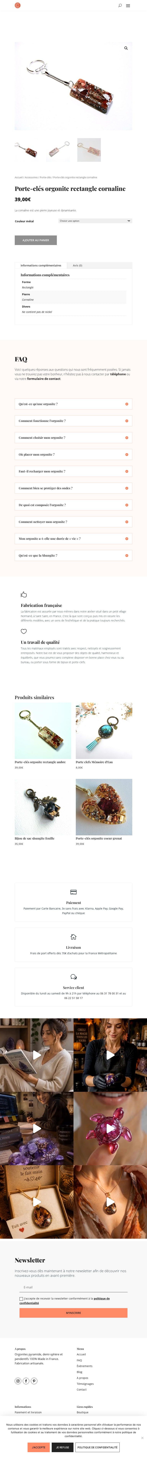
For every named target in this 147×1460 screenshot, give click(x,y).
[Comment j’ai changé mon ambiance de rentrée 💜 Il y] (110, 1055)
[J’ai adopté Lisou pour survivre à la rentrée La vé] (37, 1128)
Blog (79, 1372)
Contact (82, 1389)
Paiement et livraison (28, 1412)
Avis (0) (77, 265)
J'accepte (38, 1447)
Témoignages (85, 1384)
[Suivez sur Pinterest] (34, 1381)
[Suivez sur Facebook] (26, 1381)
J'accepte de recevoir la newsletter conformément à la (65, 1301)
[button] (126, 48)
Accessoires (31, 177)
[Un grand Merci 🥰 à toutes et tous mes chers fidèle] (37, 1202)
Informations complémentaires (41, 265)
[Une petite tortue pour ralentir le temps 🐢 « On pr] (110, 1128)
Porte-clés (45, 177)
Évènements (84, 1366)
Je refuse (62, 1447)
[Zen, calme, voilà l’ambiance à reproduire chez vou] (37, 1055)
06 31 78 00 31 (109, 993)
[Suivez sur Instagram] (18, 1381)
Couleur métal (24, 221)
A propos (82, 1378)
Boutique (82, 1412)
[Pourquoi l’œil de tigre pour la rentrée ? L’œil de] (110, 1202)
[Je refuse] (142, 1438)
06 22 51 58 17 (73, 998)
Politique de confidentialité (98, 1447)
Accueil (19, 177)
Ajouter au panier (36, 240)
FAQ (79, 1360)
